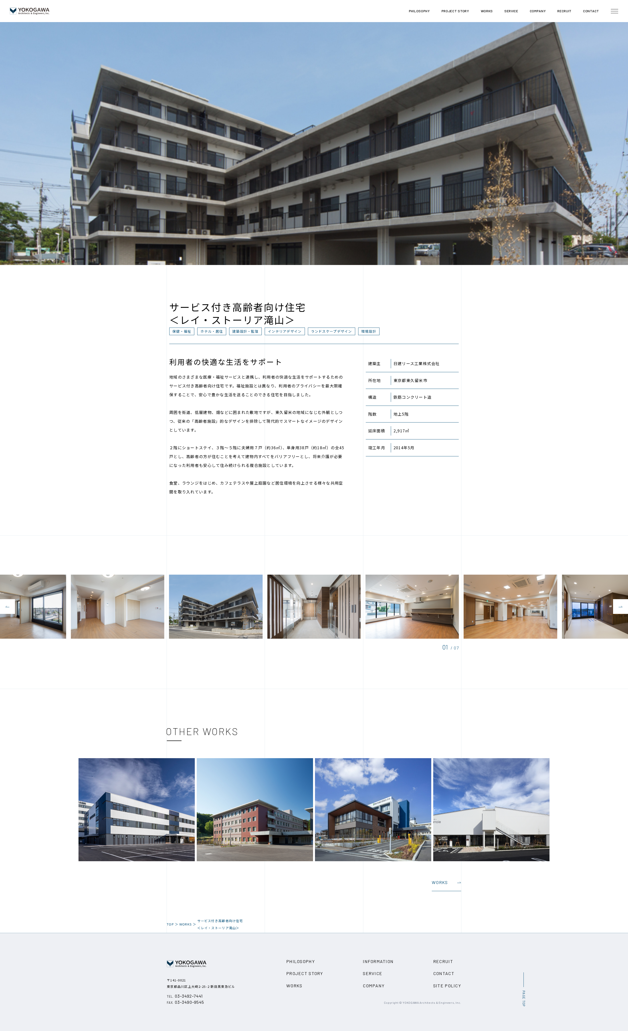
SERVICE (372, 973)
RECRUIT (443, 961)
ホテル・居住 (211, 331)
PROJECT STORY (304, 973)
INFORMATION (378, 961)
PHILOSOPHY (300, 961)
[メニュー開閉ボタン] (614, 11)
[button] (7, 606)
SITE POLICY (447, 985)
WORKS (440, 882)
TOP (170, 924)
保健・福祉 (181, 331)
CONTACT (443, 973)
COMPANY (374, 985)
